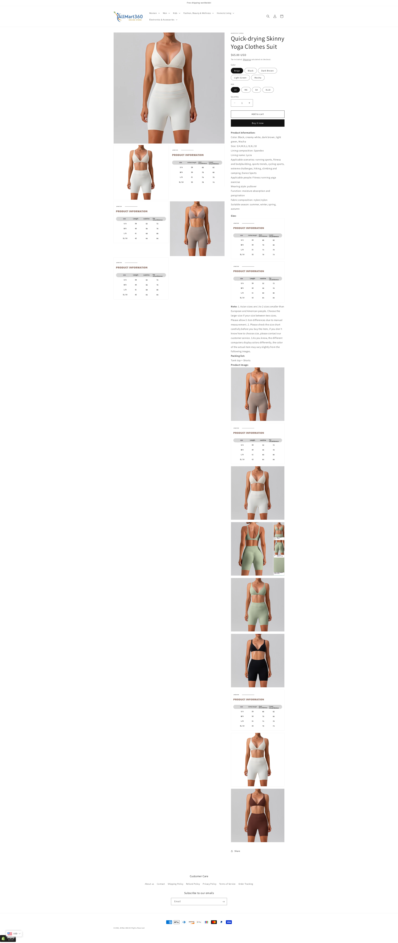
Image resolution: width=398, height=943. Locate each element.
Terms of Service (227, 883)
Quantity (235, 96)
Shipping (247, 59)
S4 (256, 89)
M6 (246, 89)
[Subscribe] (223, 901)
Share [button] (237, 851)
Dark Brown (267, 70)
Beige (237, 70)
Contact (161, 883)
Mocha (258, 77)
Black (251, 70)
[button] (154, 13)
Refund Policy (193, 883)
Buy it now (258, 123)
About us (149, 883)
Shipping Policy (175, 883)
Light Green (240, 77)
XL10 (268, 89)
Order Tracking (245, 883)
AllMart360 (124, 928)
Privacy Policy (209, 883)
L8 (235, 89)
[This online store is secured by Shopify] (8, 941)
